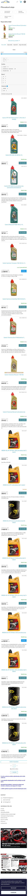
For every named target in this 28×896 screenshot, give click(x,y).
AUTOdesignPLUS (6, 802)
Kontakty (3, 810)
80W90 (5, 88)
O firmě (2, 808)
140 (5, 90)
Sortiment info (4, 823)
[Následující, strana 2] (14, 765)
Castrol (5, 67)
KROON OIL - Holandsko (9, 69)
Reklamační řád (4, 818)
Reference (3, 821)
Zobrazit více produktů (13, 40)
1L (4, 76)
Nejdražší (16, 45)
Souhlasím (13, 892)
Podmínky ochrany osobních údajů (8, 814)
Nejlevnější (9, 45)
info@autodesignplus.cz (8, 798)
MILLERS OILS (7, 71)
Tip (4, 61)
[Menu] (24, 1)
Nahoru (15, 772)
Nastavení (13, 888)
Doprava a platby (4, 819)
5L (4, 78)
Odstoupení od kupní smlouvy (7, 816)
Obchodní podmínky (5, 812)
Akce (5, 58)
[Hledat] (17, 1)
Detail (23, 271)
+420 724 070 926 (6, 800)
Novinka (5, 59)
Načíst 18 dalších (14, 761)
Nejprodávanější (22, 45)
